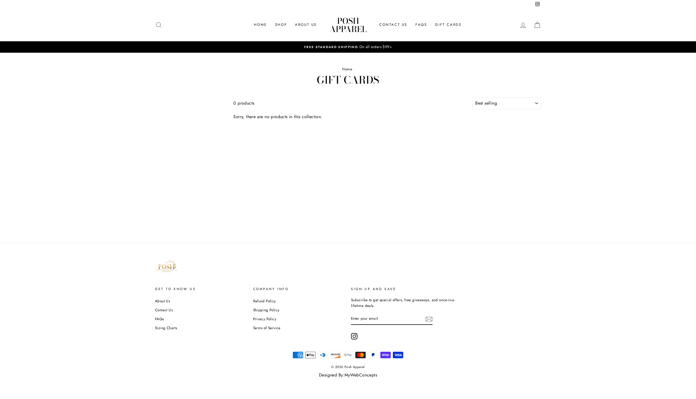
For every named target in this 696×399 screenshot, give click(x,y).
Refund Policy (264, 301)
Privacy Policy (264, 319)
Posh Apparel (348, 25)
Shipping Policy (266, 310)
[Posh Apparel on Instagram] (354, 336)
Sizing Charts (166, 328)
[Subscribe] (429, 318)
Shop (281, 24)
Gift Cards (448, 24)
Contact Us (393, 24)
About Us (306, 24)
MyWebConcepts (360, 375)
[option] (348, 47)
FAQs (421, 24)
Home (260, 24)
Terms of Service (267, 328)
